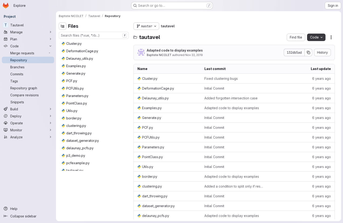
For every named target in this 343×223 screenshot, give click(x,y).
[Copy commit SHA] (308, 52)
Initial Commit (214, 88)
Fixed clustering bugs (221, 78)
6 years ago (321, 78)
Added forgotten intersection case (231, 98)
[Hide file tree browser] (62, 26)
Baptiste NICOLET (159, 55)
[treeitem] (94, 43)
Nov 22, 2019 (194, 55)
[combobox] (94, 35)
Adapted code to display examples (175, 50)
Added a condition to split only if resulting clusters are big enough (234, 186)
